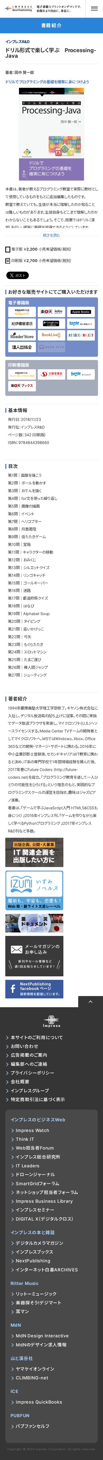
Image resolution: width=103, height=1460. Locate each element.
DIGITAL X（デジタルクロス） (45, 1219)
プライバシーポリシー (33, 1073)
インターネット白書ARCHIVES (47, 1269)
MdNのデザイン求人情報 (41, 1344)
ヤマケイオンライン (35, 1369)
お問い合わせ (24, 1046)
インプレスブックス (34, 1252)
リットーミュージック (36, 1294)
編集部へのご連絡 (29, 1064)
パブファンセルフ (32, 1426)
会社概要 (20, 1081)
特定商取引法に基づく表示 (38, 1099)
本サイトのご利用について (37, 1037)
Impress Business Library (44, 1201)
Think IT (25, 1139)
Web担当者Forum (35, 1148)
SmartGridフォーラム (37, 1183)
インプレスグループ (30, 1090)
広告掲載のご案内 (29, 1055)
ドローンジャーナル (35, 1174)
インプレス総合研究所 (38, 1157)
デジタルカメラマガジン (39, 1243)
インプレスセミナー (35, 1210)
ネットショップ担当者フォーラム (47, 1192)
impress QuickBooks (39, 1402)
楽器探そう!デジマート (38, 1302)
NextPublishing (33, 1260)
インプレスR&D (17, 41)
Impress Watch (32, 1130)
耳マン (22, 1311)
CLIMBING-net (32, 1377)
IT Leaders (28, 1165)
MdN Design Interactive (42, 1335)
